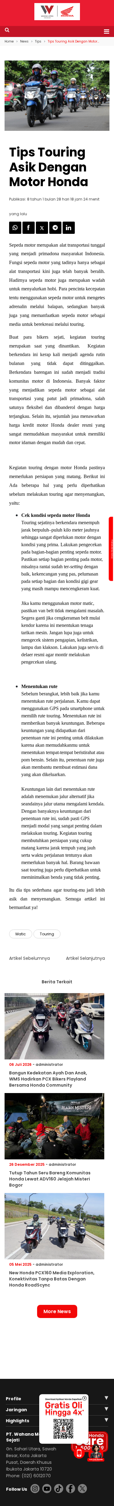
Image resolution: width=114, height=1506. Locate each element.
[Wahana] (57, 11)
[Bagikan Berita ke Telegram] (56, 232)
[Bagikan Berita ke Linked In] (69, 232)
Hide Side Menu (111, 548)
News (24, 41)
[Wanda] (96, 1453)
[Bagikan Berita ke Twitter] (42, 232)
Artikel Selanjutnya (85, 958)
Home (9, 41)
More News (57, 1311)
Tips (38, 41)
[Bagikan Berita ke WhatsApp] (15, 232)
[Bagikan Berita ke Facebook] (29, 232)
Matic (21, 934)
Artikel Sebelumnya (29, 958)
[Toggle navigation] (104, 31)
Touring (47, 934)
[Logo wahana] (57, 11)
